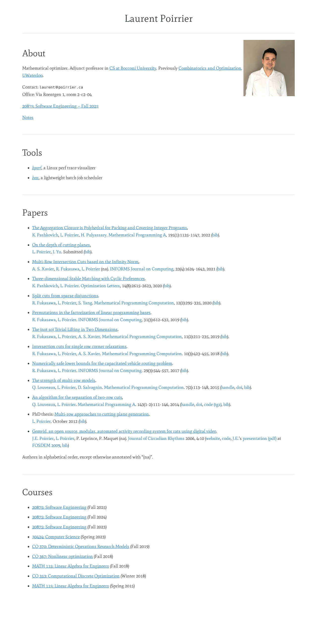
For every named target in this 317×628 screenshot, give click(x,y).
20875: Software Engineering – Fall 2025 (60, 106)
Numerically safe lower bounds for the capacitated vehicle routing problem (102, 363)
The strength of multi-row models (63, 380)
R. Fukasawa (67, 269)
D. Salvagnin (90, 387)
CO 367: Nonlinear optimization (62, 556)
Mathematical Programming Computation (134, 303)
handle (227, 387)
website (213, 438)
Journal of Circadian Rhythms (156, 438)
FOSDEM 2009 (46, 445)
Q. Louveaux (43, 387)
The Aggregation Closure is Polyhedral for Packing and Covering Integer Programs (109, 227)
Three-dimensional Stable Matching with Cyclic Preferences (88, 278)
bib (215, 235)
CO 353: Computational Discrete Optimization (76, 576)
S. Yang (85, 303)
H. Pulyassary (93, 235)
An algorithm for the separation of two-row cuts (77, 397)
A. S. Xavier (43, 269)
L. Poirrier (69, 235)
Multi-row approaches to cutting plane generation (101, 414)
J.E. (236, 438)
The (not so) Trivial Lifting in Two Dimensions (75, 329)
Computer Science (62, 537)
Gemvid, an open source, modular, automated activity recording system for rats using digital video (124, 431)
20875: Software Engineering (59, 507)
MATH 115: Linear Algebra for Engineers (70, 566)
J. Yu (57, 252)
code (226, 438)
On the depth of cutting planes (61, 245)
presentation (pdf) (259, 438)
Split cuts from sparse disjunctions (65, 295)
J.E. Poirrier (43, 438)
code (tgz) (212, 404)
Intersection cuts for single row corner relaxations (79, 346)
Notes (27, 117)
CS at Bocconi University (132, 68)
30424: (38, 537)
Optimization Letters (100, 285)
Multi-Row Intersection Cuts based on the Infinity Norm (85, 261)
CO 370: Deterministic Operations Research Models (80, 546)
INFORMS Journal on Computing (141, 269)
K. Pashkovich (45, 235)
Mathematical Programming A (137, 235)
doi (239, 387)
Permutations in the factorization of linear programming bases (91, 312)
